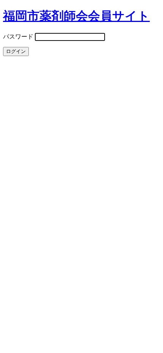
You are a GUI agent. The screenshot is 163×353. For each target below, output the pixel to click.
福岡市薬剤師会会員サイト (76, 16)
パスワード (18, 36)
